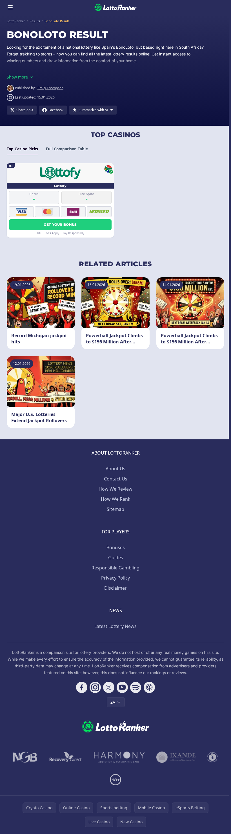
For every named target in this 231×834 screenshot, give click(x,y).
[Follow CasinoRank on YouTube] (122, 687)
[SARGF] (212, 757)
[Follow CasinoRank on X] (108, 687)
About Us (115, 469)
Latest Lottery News (115, 626)
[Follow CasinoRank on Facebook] (81, 687)
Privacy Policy (115, 578)
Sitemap (115, 509)
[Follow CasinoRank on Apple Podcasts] (149, 687)
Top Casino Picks (22, 148)
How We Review (115, 489)
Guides (115, 557)
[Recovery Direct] (66, 757)
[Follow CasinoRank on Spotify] (135, 687)
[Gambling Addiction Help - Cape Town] (176, 757)
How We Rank (115, 499)
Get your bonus (60, 224)
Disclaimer (115, 588)
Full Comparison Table (67, 148)
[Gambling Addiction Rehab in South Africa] (119, 757)
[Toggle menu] (10, 7)
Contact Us (115, 479)
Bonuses (115, 547)
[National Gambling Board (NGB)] (25, 757)
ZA (112, 702)
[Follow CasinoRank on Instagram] (95, 687)
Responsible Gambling (115, 568)
